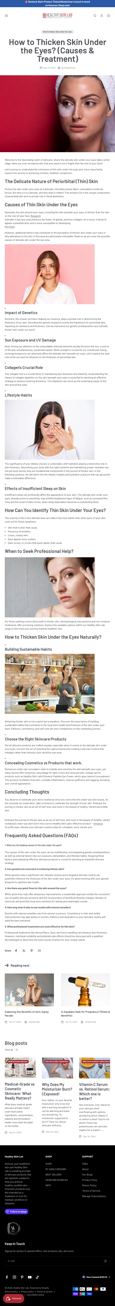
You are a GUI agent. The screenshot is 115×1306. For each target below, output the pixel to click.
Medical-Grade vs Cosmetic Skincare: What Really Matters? (20, 1091)
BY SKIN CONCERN (56, 1169)
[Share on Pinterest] (32, 951)
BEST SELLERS (54, 1174)
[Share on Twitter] (24, 951)
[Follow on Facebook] (7, 1277)
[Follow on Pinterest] (22, 1277)
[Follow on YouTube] (30, 1277)
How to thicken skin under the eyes (57, 32)
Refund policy (11, 1291)
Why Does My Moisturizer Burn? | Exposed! (57, 1089)
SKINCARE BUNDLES (57, 1180)
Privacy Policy (89, 1180)
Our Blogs (87, 1174)
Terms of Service (91, 1190)
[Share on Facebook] (16, 951)
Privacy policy (27, 1291)
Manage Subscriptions (94, 1196)
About (85, 1169)
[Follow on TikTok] (37, 1277)
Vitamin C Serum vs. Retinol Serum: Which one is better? (94, 1091)
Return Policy (89, 1185)
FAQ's (85, 1163)
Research (36, 216)
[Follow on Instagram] (14, 1277)
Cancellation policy (35, 1295)
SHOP (49, 1163)
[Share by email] (39, 951)
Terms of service (45, 1291)
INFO (48, 1185)
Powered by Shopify (39, 1288)
